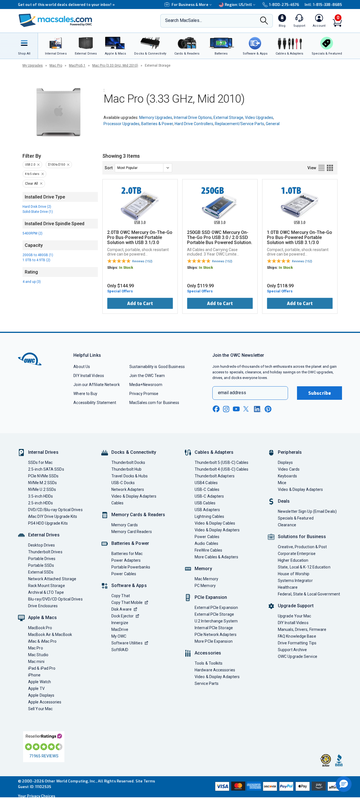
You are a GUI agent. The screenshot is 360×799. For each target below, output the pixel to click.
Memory (203, 568)
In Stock (126, 267)
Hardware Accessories (215, 670)
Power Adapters (126, 560)
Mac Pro (56, 65)
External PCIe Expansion (216, 607)
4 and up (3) (31, 282)
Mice (282, 482)
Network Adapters (127, 489)
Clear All (31, 184)
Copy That (120, 595)
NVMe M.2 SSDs (42, 482)
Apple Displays (41, 695)
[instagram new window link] (226, 409)
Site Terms (145, 781)
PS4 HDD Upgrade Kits (48, 523)
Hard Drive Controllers (194, 123)
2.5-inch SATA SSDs (46, 469)
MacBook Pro (40, 628)
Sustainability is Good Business (157, 366)
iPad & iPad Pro (41, 668)
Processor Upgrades (122, 123)
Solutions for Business (302, 536)
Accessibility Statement (94, 402)
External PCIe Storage (214, 614)
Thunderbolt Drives (45, 552)
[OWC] (55, 20)
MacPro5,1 (77, 65)
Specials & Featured (296, 518)
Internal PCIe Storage (214, 628)
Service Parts (207, 683)
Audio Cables (206, 543)
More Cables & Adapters (216, 557)
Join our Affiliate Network (96, 384)
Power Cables (123, 574)
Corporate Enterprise (297, 553)
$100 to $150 (56, 164)
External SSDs (40, 572)
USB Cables (205, 503)
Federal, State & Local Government (309, 594)
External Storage (228, 117)
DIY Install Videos (88, 375)
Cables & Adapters (214, 452)
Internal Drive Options (193, 117)
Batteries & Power (157, 123)
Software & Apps (129, 585)
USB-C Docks (123, 482)
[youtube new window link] (236, 409)
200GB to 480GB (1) (37, 255)
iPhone (34, 675)
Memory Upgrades (155, 117)
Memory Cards (124, 525)
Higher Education (293, 560)
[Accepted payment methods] (277, 787)
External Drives (44, 535)
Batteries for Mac (127, 553)
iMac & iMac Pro (42, 641)
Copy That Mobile (127, 602)
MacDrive (119, 629)
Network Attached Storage (52, 579)
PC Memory (205, 585)
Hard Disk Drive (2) (36, 207)
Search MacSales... (183, 20)
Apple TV (36, 688)
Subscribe (319, 393)
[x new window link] (247, 409)
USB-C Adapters (209, 496)
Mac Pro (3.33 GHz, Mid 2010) (115, 65)
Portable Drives (41, 558)
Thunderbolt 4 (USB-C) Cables (222, 469)
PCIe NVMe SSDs (43, 476)
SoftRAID (119, 649)
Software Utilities (127, 643)
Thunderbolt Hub (126, 469)
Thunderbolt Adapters (215, 476)
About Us (81, 366)
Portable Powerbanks (130, 567)
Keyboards (287, 476)
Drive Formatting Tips (297, 643)
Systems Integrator (295, 580)
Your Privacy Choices (36, 796)
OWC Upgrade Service (297, 656)
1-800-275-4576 (284, 4)
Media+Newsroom (145, 384)
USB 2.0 (30, 164)
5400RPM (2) (32, 233)
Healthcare (288, 587)
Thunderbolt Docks (128, 462)
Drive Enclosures (43, 606)
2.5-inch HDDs (40, 503)
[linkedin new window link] (257, 409)
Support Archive (292, 649)
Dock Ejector (122, 616)
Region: (238, 4)
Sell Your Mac (40, 709)
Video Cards (289, 469)
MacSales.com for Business (154, 402)
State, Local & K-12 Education (304, 567)
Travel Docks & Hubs (129, 476)
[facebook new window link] (216, 409)
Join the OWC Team (147, 375)
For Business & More (190, 4)
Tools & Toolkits (208, 663)
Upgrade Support (296, 605)
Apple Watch (39, 682)
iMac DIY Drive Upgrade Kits (52, 516)
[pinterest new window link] (268, 409)
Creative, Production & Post (302, 547)
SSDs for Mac (40, 462)
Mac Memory (206, 579)
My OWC (119, 636)
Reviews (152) (142, 261)
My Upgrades (32, 65)
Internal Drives (43, 452)
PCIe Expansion (211, 597)
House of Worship (293, 574)
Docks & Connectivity (133, 452)
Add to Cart (140, 303)
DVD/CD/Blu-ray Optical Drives (55, 509)
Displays (285, 462)
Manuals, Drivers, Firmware (302, 629)
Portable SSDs (41, 565)
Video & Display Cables (215, 523)
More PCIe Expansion (214, 641)
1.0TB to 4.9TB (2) (36, 260)
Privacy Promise (143, 393)
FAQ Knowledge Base (297, 636)
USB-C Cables (207, 489)
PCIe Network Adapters (216, 634)
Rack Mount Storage (46, 585)
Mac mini (36, 661)
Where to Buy (85, 393)
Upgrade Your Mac (294, 616)
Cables (117, 503)
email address (232, 392)
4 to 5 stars (32, 173)
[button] (344, 784)
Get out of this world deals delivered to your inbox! (66, 4)
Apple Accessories (45, 702)
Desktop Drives (41, 545)
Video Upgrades (259, 117)
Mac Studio (38, 655)
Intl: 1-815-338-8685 (323, 4)
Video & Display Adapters (133, 496)
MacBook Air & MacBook (50, 634)
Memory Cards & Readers (138, 514)
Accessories (208, 653)
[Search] (264, 21)
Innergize (119, 622)
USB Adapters (207, 509)
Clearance (287, 525)
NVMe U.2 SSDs (42, 489)
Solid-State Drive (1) (37, 212)
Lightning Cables (209, 516)
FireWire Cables (208, 550)
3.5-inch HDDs (40, 496)
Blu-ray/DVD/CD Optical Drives (55, 599)
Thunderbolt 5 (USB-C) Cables (222, 462)
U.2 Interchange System (216, 621)
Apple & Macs (42, 617)
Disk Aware (121, 609)
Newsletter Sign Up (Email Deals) (307, 511)
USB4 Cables (206, 482)
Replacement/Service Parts (239, 123)
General (273, 123)
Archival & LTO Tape (46, 592)
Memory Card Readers (131, 531)
